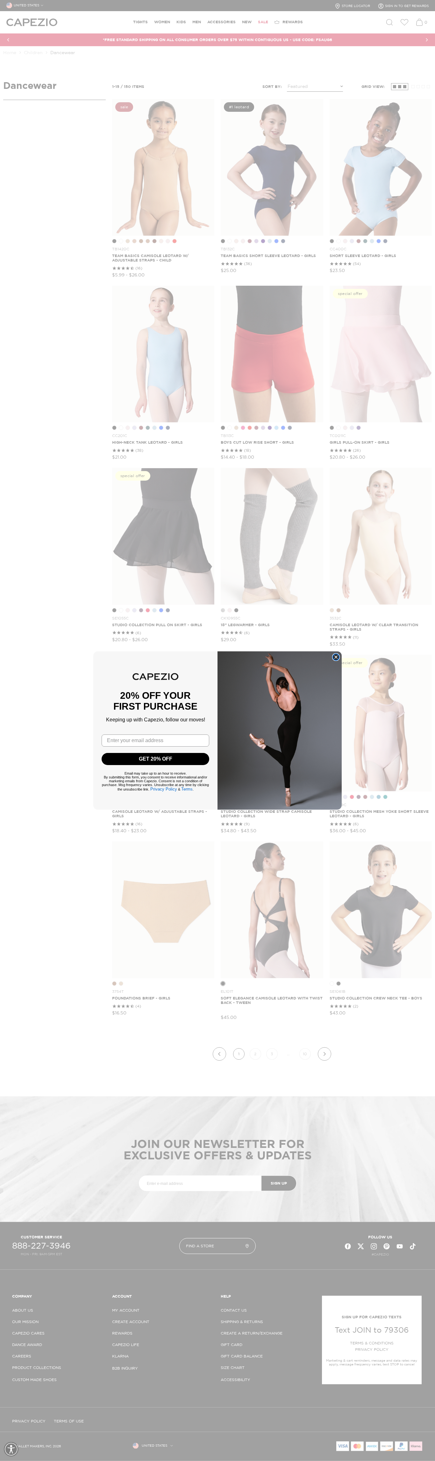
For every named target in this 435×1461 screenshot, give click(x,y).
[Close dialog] (336, 657)
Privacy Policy (163, 789)
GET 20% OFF (155, 759)
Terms (187, 789)
